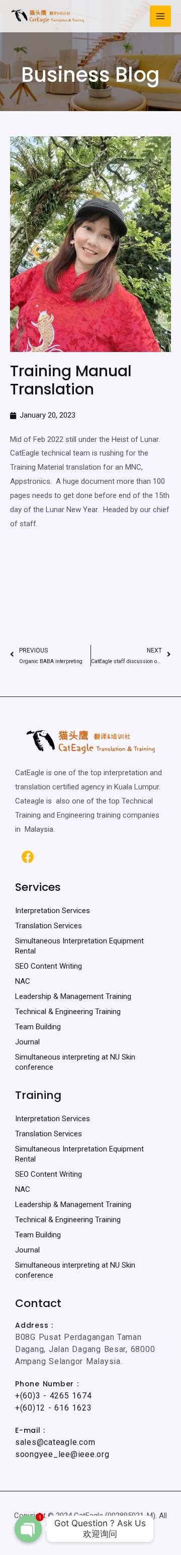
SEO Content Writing (48, 966)
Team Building (38, 1026)
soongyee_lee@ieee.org (62, 1454)
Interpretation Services (52, 910)
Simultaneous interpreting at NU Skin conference (75, 1062)
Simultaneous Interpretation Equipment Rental (79, 946)
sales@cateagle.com (55, 1442)
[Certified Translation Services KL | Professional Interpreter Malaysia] (47, 16)
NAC (22, 981)
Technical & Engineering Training (68, 1011)
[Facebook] (27, 856)
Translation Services (48, 925)
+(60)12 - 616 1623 (53, 1408)
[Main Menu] (160, 16)
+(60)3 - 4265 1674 (53, 1395)
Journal (27, 1041)
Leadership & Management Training (73, 996)
